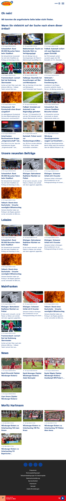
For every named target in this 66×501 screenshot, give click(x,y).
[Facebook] (26, 465)
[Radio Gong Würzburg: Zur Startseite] (7, 3)
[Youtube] (35, 465)
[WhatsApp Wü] (40, 465)
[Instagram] (30, 465)
